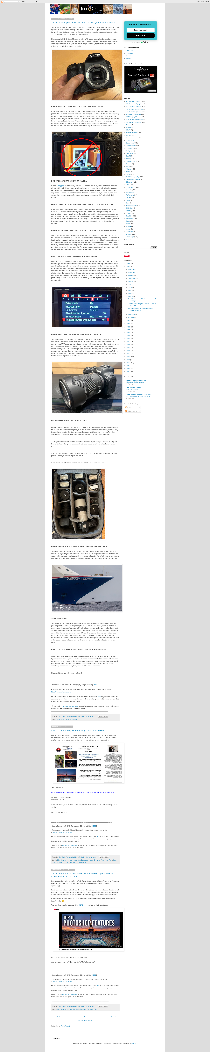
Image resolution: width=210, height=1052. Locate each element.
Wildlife (75, 862)
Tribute (128, 226)
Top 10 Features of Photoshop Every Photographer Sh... (140, 309)
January (131, 317)
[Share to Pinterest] (107, 716)
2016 (128, 345)
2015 (128, 348)
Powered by (135, 42)
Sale (127, 203)
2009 (128, 366)
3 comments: (90, 716)
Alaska (128, 127)
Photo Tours (108, 860)
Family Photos (131, 145)
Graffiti (128, 156)
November (132, 272)
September (132, 278)
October (131, 275)
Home (86, 1017)
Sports (54, 862)
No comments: (91, 857)
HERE (95, 685)
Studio (128, 213)
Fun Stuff (76, 1009)
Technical (74, 719)
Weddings (129, 231)
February (131, 314)
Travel (66, 862)
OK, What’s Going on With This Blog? (138, 396)
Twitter (128, 58)
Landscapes (130, 161)
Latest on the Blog (132, 389)
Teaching (68, 719)
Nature (91, 860)
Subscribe (140, 35)
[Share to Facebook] (105, 716)
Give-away (129, 153)
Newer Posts (56, 1017)
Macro (128, 164)
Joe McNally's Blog (133, 387)
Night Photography (132, 177)
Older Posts (115, 1017)
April (130, 293)
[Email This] (99, 716)
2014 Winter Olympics (133, 106)
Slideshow (129, 208)
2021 (128, 330)
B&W (128, 130)
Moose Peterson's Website (136, 380)
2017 (128, 342)
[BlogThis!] (101, 716)
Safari (115, 860)
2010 (128, 363)
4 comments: (90, 1006)
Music (128, 171)
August (131, 281)
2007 (128, 372)
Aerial (128, 125)
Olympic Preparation (133, 179)
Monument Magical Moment (135, 382)
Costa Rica (76, 860)
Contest (128, 135)
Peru (102, 860)
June (130, 287)
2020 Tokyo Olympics (133, 114)
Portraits (129, 190)
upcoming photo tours (70, 706)
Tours (128, 221)
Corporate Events (132, 138)
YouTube (129, 56)
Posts (129, 407)
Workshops (82, 862)
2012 (128, 357)
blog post (61, 186)
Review (128, 198)
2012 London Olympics (134, 104)
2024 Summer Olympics (65, 860)
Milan (128, 166)
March (130, 296)
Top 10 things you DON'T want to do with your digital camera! (83, 22)
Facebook (129, 51)
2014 (128, 351)
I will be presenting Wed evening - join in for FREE (77, 730)
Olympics (97, 860)
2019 (128, 336)
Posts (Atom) (65, 1026)
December (132, 269)
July (130, 284)
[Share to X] (103, 716)
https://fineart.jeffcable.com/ (61, 692)
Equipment (60, 719)
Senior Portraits (131, 205)
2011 (128, 360)
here (99, 697)
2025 (128, 267)
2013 (128, 354)
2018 (128, 339)
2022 (128, 327)
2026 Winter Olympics (133, 122)
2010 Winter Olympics (133, 101)
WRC (128, 239)
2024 (128, 321)
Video (70, 862)
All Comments (132, 411)
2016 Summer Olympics (134, 109)
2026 (128, 264)
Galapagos (130, 151)
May (130, 290)
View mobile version (85, 1021)
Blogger (133, 1043)
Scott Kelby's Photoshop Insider (138, 394)
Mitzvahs (129, 169)
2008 (128, 369)
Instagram (129, 53)
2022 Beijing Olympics (133, 117)
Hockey (128, 158)
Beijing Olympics (131, 132)
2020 (128, 333)
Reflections (130, 195)
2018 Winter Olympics (133, 112)
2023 (128, 324)
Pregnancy (130, 192)
